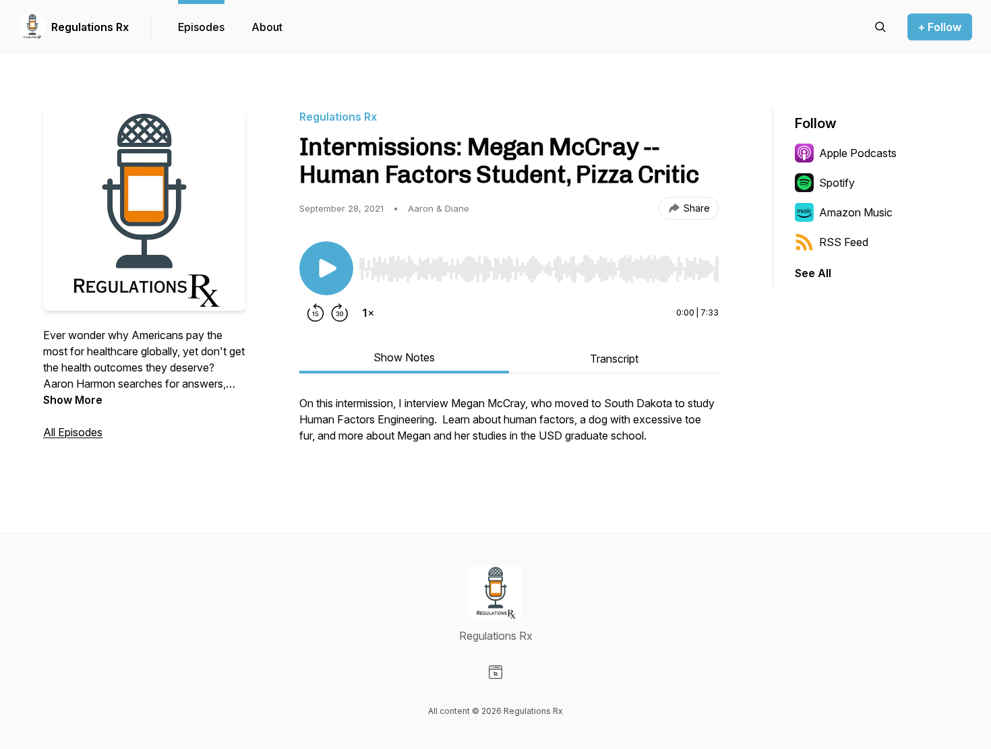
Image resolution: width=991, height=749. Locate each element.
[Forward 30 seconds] (339, 312)
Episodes (201, 27)
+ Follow (939, 27)
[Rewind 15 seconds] (315, 312)
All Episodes (72, 432)
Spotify (837, 182)
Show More (72, 400)
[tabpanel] (509, 426)
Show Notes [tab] (404, 357)
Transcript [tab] (614, 358)
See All (813, 273)
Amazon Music (856, 212)
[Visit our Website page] (495, 672)
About (266, 27)
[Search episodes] (880, 27)
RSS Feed (843, 242)
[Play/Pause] (326, 268)
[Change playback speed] (368, 312)
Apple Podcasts (858, 153)
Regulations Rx (90, 27)
